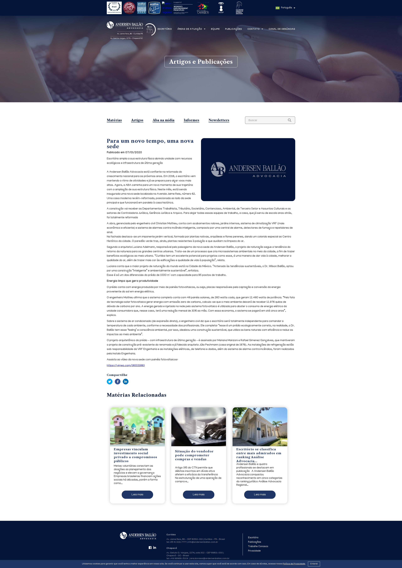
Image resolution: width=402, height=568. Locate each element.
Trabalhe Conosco (258, 546)
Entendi (314, 564)
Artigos (137, 120)
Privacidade (254, 551)
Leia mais (137, 494)
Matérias (114, 120)
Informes (191, 120)
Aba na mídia (163, 120)
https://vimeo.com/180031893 (126, 365)
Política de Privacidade (294, 564)
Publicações (233, 29)
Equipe (215, 29)
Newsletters (219, 120)
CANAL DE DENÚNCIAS (282, 29)
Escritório (165, 29)
